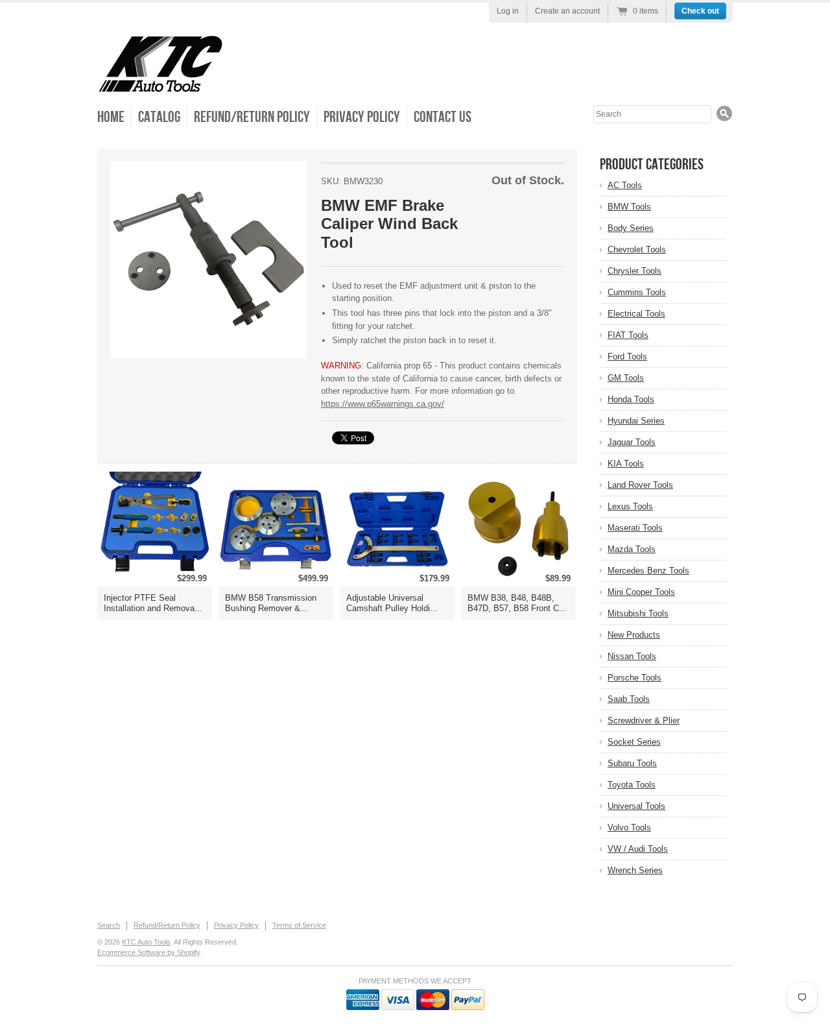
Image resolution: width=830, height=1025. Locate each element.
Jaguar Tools (632, 442)
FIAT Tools (628, 335)
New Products (634, 635)
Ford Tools (627, 356)
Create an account (567, 11)
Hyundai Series (636, 421)
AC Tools (625, 185)
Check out (700, 11)
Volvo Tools (629, 827)
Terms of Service (299, 925)
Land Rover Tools (640, 485)
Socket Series (634, 742)
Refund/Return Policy (252, 117)
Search (108, 925)
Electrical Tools (636, 314)
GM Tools (626, 378)
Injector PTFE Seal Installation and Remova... (153, 603)
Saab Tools (629, 699)
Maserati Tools (635, 528)
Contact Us (442, 117)
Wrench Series (635, 870)
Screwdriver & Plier (644, 720)
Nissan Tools (632, 656)
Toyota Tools (632, 785)
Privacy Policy (362, 117)
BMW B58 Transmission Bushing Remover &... (270, 603)
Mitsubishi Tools (638, 613)
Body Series (631, 228)
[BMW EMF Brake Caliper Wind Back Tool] (208, 260)
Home (110, 117)
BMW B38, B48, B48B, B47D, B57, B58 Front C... (517, 603)
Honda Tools (631, 399)
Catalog (159, 117)
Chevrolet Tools (637, 249)
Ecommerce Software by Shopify (148, 952)
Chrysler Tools (634, 271)
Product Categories (652, 164)
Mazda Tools (632, 549)
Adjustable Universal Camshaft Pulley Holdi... (392, 603)
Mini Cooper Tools (641, 592)
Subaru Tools (632, 763)
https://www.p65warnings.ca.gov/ (382, 404)
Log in (508, 11)
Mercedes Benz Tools (648, 570)
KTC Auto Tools (146, 942)
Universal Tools (636, 806)
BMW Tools (629, 206)
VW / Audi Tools (638, 849)
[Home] (160, 84)
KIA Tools (626, 463)
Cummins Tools (637, 292)
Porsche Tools (634, 677)
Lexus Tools (630, 506)
